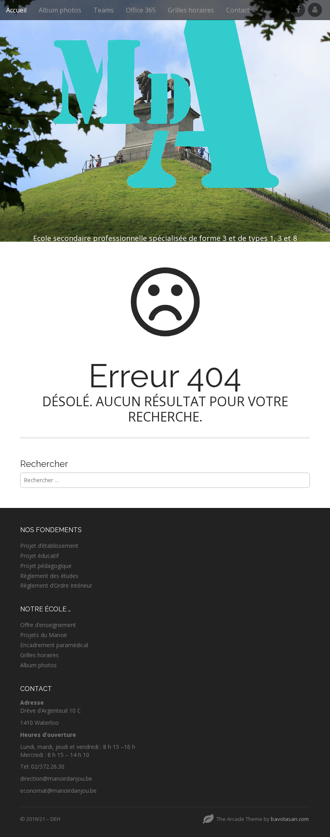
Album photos (60, 10)
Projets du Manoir (43, 635)
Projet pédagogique (46, 566)
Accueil (16, 10)
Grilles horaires (191, 10)
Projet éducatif (39, 555)
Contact (238, 10)
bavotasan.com (290, 819)
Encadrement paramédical (54, 645)
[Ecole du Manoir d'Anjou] (165, 105)
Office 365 (141, 10)
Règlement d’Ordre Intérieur (56, 585)
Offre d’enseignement (48, 625)
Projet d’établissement (49, 545)
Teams (103, 10)
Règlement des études (49, 576)
